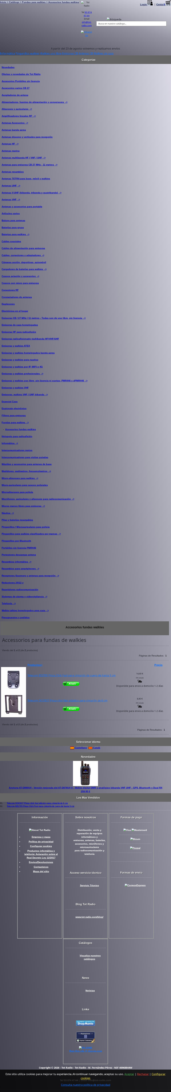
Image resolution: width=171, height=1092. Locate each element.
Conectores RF (10, 290)
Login (143, 4)
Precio (158, 665)
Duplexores (8, 304)
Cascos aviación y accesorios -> (20, 276)
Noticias (90, 990)
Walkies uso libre (50, 53)
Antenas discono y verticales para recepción (27, 137)
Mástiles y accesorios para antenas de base (27, 464)
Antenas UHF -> (11, 185)
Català (96, 747)
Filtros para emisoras (14, 415)
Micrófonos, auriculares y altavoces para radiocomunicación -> (38, 499)
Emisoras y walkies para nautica (20, 359)
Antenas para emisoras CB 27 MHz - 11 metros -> (29, 164)
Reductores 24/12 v (13, 582)
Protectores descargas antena (19, 554)
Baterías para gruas (13, 227)
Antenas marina (11, 150)
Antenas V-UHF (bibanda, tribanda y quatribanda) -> (31, 192)
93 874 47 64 (88, 14)
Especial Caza (10, 401)
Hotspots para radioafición (17, 436)
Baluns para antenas (13, 220)
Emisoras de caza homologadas (20, 325)
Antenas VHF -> (11, 199)
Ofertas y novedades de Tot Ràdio (21, 74)
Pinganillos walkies (27, 53)
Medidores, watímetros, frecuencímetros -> (26, 471)
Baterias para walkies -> (15, 234)
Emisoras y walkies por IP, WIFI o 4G (22, 366)
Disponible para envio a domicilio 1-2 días (139, 685)
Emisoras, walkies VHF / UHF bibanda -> (25, 394)
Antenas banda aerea (14, 130)
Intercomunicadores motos (17, 450)
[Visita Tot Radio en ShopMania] (85, 1023)
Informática (7, 53)
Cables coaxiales (11, 241)
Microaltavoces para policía (17, 492)
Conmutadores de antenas (17, 297)
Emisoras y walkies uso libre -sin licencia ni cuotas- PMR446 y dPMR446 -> (45, 380)
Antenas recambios (13, 171)
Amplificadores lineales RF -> (19, 116)
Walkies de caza (103, 53)
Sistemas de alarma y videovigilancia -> (24, 596)
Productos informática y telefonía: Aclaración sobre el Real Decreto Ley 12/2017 (41, 854)
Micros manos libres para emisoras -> (23, 506)
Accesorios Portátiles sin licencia (21, 81)
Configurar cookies (41, 846)
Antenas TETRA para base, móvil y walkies (26, 178)
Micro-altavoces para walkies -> (20, 478)
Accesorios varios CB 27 (16, 88)
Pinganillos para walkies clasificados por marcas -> (31, 533)
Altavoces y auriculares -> (17, 109)
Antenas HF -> (10, 143)
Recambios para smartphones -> (20, 568)
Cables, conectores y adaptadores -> (23, 255)
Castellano (80, 747)
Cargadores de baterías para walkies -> (24, 269)
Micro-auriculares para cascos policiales (25, 485)
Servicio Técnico (89, 885)
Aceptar (129, 1074)
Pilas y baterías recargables (17, 520)
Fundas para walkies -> (15, 422)
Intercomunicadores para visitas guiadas (25, 457)
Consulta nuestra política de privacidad (85, 1085)
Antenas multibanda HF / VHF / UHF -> (24, 157)
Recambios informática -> (16, 561)
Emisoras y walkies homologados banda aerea (28, 353)
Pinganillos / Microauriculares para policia (26, 527)
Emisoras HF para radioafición (19, 332)
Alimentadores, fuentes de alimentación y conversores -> (34, 102)
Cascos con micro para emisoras (20, 283)
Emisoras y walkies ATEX (16, 345)
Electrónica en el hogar (15, 311)
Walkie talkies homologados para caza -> (25, 610)
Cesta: (160, 4)
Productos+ (34, 665)
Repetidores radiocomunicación (20, 589)
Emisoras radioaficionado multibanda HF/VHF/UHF (30, 338)
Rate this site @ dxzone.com (85, 1051)
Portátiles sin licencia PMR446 (19, 548)
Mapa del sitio (41, 871)
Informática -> (10, 443)
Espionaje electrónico (14, 408)
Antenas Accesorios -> (15, 123)
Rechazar (143, 1074)
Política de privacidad (41, 841)
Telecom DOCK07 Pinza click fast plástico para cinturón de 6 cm (67, 700)
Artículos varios (11, 213)
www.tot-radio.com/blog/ (89, 917)
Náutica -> (8, 513)
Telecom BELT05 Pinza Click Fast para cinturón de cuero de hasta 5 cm (71, 675)
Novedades (8, 67)
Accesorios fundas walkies (20, 429)
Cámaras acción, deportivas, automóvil (24, 262)
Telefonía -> (9, 603)
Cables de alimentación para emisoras (23, 248)
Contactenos (41, 867)
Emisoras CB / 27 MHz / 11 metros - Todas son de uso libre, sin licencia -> (44, 318)
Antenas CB (85, 53)
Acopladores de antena (15, 95)
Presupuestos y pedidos (16, 617)
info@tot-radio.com (86, 24)
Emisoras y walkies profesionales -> (22, 373)
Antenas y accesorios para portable (22, 206)
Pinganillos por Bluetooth (16, 540)
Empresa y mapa (41, 837)
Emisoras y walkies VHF (15, 387)
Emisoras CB (70, 53)
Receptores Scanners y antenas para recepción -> (30, 575)
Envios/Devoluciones (41, 862)
